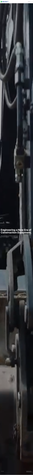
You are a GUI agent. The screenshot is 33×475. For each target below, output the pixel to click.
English (30, 1)
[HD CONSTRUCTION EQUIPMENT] (4, 2)
